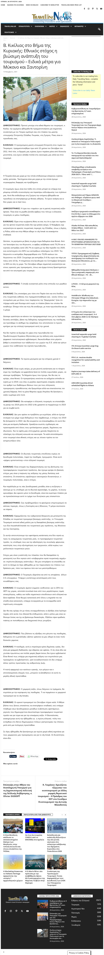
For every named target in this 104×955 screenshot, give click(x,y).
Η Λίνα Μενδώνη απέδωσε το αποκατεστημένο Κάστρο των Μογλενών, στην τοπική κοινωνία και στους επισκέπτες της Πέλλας (12, 843)
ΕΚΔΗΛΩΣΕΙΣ (64, 26)
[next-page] (65, 814)
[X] (97, 9)
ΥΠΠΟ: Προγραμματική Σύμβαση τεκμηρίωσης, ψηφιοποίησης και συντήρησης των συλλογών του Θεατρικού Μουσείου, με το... (85, 257)
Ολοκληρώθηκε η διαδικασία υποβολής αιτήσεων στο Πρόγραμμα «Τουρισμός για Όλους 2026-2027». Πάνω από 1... (86, 171)
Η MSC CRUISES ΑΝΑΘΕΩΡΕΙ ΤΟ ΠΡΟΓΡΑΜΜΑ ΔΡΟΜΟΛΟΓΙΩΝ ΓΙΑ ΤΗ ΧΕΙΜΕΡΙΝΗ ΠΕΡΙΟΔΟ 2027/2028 (86, 242)
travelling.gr (10, 26)
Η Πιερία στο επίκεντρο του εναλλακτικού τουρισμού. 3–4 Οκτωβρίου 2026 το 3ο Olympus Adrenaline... (85, 315)
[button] (99, 29)
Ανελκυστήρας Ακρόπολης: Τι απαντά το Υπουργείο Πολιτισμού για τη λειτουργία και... (58, 934)
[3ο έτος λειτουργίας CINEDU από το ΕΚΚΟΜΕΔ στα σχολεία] (35, 825)
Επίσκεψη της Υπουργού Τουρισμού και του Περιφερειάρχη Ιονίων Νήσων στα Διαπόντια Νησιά (86, 126)
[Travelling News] (52, 17)
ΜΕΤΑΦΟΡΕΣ (79, 26)
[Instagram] (88, 9)
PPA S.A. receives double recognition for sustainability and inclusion (86, 359)
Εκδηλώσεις (76, 921)
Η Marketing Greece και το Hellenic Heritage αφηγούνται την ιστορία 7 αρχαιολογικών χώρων (13, 876)
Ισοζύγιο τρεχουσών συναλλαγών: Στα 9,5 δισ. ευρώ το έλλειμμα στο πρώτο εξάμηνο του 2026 (86, 214)
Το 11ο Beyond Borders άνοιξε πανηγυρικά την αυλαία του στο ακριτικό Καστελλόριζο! (85, 155)
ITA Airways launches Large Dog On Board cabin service (85, 347)
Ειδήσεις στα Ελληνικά (15, 5)
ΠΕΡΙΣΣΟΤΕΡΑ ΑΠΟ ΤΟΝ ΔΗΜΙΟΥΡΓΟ (37, 815)
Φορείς (74, 917)
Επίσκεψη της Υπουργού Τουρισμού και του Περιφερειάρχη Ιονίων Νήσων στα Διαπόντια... (58, 918)
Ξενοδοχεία (75, 925)
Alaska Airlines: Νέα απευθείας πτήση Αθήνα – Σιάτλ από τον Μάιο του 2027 (85, 228)
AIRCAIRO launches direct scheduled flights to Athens (83, 384)
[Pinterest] (92, 9)
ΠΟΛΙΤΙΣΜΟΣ (9, 32)
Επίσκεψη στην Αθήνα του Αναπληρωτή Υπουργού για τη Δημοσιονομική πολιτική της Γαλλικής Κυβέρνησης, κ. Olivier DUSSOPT (17, 790)
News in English (32, 5)
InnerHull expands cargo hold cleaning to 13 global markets (84, 184)
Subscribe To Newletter (49, 5)
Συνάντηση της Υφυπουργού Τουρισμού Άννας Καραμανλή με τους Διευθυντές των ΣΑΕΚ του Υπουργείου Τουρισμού (56, 878)
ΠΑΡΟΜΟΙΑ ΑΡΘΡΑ (12, 815)
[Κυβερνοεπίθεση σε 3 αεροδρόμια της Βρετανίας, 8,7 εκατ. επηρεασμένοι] (42, 904)
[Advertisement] (35, 167)
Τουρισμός (75, 905)
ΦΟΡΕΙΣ (52, 26)
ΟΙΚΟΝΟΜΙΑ (39, 26)
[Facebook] (84, 9)
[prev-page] (62, 814)
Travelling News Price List (71, 5)
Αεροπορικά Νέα (77, 909)
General (12, 38)
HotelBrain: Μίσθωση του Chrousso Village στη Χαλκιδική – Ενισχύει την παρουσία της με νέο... (85, 299)
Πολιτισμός (75, 913)
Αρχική (5, 38)
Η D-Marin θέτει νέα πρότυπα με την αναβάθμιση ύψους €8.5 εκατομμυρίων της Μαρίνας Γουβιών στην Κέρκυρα (35, 877)
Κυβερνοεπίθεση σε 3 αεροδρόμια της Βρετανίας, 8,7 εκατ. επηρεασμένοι (86, 111)
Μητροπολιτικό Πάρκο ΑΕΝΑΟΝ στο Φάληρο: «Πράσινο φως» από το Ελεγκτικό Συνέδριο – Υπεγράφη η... (86, 199)
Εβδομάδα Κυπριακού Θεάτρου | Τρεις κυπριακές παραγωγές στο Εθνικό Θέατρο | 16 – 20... (85, 272)
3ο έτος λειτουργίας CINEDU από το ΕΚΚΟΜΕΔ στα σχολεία (34, 837)
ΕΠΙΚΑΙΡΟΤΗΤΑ (24, 26)
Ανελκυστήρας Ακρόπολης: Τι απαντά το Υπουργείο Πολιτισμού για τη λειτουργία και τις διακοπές (86, 141)
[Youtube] (101, 9)
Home (3, 5)
